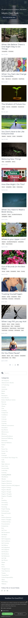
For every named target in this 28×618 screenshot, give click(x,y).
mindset (14, 187)
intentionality (5, 468)
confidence (4, 415)
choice (3, 161)
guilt (2, 460)
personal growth (21, 106)
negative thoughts (21, 328)
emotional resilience (7, 436)
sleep (2, 564)
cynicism (3, 423)
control (3, 417)
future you (4, 449)
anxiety (3, 387)
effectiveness (5, 432)
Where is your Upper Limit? (13, 239)
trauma (3, 573)
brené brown (4, 214)
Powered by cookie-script (5, 616)
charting (3, 271)
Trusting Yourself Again (11, 294)
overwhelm (4, 505)
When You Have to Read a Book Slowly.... (13, 211)
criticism (13, 136)
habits (3, 462)
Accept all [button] (7, 613)
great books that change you (17, 214)
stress (3, 567)
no (2, 498)
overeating (4, 502)
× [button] (26, 602)
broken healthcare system (8, 400)
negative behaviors (5, 328)
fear (2, 447)
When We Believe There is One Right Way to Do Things (13, 47)
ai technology (5, 385)
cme (2, 408)
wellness (13, 357)
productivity (4, 526)
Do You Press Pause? (10, 353)
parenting (23, 271)
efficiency (4, 434)
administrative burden (7, 383)
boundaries (4, 136)
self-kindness (5, 554)
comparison (9, 136)
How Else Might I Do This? (13, 184)
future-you (8, 106)
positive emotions (6, 517)
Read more (13, 606)
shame (3, 108)
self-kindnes (4, 552)
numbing (4, 500)
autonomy (4, 389)
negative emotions (9, 243)
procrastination (5, 524)
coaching (7, 271)
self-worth (4, 560)
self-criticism (5, 543)
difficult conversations (5, 326)
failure (3, 78)
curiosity (3, 106)
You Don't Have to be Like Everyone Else (12, 133)
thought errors (5, 569)
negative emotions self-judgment (10, 485)
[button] (14, 610)
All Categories (5, 380)
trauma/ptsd (4, 575)
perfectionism (11, 51)
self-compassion (17, 298)
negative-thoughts (6, 496)
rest (10, 357)
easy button (4, 430)
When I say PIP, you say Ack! (13, 321)
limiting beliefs (4, 51)
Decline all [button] (20, 613)
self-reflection (5, 556)
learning (3, 472)
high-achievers (8, 78)
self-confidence (5, 541)
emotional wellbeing (7, 438)
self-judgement (5, 547)
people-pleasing (21, 78)
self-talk (3, 558)
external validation (6, 442)
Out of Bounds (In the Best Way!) (13, 268)
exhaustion (4, 440)
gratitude (4, 455)
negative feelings (6, 487)
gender (3, 453)
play (2, 515)
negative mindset (6, 490)
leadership (4, 470)
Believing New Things (11, 159)
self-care (13, 161)
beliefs (3, 391)
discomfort (4, 427)
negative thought (6, 492)
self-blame (4, 534)
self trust (4, 530)
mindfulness (4, 477)
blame (3, 393)
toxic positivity (5, 571)
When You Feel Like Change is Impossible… (13, 75)
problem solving (19, 187)
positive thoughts (6, 519)
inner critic (4, 466)
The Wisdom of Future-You (13, 104)
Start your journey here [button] (9, 17)
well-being (4, 581)
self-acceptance (5, 532)
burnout (3, 187)
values (3, 579)
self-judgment (5, 549)
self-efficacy (4, 545)
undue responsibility (7, 577)
